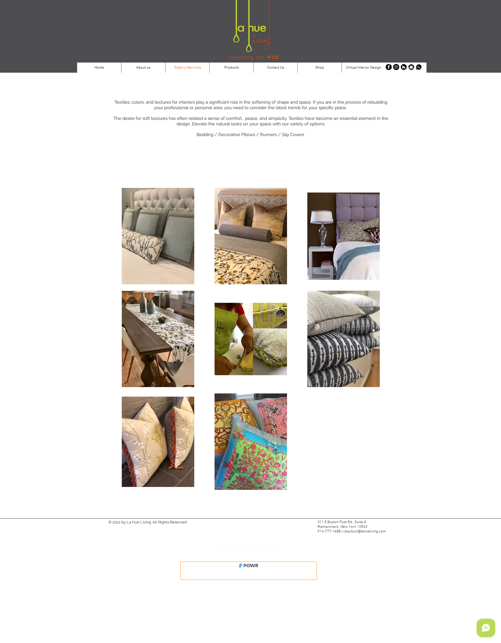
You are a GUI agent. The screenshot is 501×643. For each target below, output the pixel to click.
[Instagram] (396, 67)
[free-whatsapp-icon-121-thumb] (419, 67)
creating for (248, 57)
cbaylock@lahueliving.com (364, 531)
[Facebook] (389, 67)
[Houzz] (404, 67)
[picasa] (411, 67)
